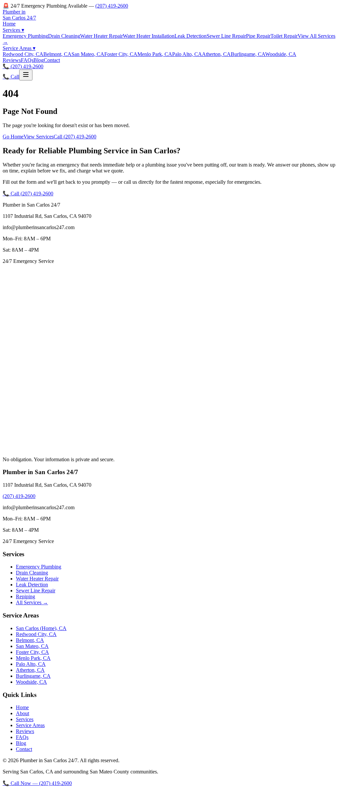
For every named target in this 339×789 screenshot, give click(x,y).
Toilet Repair (284, 36)
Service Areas (19, 48)
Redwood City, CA (23, 54)
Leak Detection (190, 36)
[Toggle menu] (25, 75)
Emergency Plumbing (25, 36)
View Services (39, 136)
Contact (52, 60)
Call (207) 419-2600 (75, 136)
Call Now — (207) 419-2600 (37, 783)
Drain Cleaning (64, 36)
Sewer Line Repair (226, 36)
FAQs (27, 60)
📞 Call (11, 76)
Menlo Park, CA (154, 54)
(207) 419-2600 (111, 6)
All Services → (32, 602)
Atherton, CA (216, 54)
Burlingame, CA (248, 54)
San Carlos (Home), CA (41, 628)
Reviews (12, 60)
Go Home (13, 136)
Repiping (25, 596)
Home (9, 23)
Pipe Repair (258, 36)
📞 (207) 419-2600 (23, 66)
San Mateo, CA (88, 54)
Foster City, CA (120, 54)
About (22, 713)
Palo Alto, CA (187, 54)
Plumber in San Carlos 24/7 (19, 15)
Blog (38, 60)
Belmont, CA (57, 54)
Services (13, 30)
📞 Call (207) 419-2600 (28, 193)
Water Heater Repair (101, 36)
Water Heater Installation (148, 36)
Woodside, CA (280, 54)
